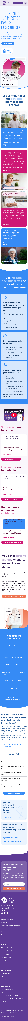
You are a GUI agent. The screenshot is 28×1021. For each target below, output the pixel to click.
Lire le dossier (7, 454)
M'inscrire (7, 43)
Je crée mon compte (13, 888)
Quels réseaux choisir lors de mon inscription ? (11, 779)
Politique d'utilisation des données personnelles (13, 1019)
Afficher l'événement (9, 537)
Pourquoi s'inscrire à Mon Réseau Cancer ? (11, 761)
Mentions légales (5, 1016)
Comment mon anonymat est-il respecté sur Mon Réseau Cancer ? (13, 786)
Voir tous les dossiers (10, 459)
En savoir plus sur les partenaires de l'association (12, 698)
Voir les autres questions (13, 793)
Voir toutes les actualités (11, 499)
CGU (12, 1016)
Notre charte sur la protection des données (12, 745)
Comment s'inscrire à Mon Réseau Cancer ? (11, 773)
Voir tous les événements (11, 542)
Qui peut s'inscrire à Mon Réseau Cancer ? (13, 767)
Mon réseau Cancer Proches (13, 596)
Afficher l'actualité (8, 494)
